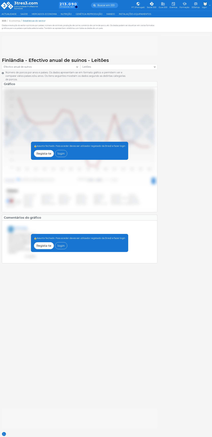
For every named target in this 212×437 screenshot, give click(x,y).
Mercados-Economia (44, 14)
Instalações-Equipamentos (135, 14)
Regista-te (43, 153)
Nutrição (66, 14)
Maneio (110, 14)
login (61, 153)
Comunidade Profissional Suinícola (26, 7)
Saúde (24, 14)
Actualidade (9, 14)
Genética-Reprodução (89, 14)
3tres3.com (26, 3)
